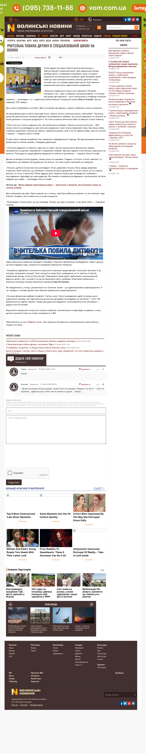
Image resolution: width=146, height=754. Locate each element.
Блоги (41, 40)
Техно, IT (78, 665)
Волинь (12, 650)
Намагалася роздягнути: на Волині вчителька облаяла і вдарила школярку (40, 340)
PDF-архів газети (123, 40)
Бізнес (55, 650)
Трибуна (119, 672)
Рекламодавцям (36, 705)
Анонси (55, 40)
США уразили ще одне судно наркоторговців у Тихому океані (123, 155)
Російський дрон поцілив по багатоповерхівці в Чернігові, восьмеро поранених (122, 102)
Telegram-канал (34, 321)
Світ (10, 656)
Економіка (31, 35)
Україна (12, 653)
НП (10, 672)
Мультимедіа (51, 604)
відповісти (85, 369)
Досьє (48, 40)
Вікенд (77, 656)
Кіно (99, 650)
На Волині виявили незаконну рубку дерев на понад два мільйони (122, 146)
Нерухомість (58, 653)
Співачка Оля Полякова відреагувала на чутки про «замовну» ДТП (121, 135)
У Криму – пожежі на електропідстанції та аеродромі (123, 167)
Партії (33, 650)
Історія (100, 659)
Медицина (79, 647)
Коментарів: (40, 57)
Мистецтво (101, 656)
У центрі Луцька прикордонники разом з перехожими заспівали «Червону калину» (123, 113)
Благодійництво (81, 662)
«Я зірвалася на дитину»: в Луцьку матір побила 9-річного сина (35, 347)
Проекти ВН (87, 35)
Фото (29, 40)
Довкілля (78, 653)
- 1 (103, 369)
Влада (33, 647)
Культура (54, 35)
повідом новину (119, 35)
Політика (20, 35)
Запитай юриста (80, 40)
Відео (35, 40)
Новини (123, 45)
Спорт (68, 35)
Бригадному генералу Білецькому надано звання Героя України (121, 53)
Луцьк (11, 647)
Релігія (78, 659)
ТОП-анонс (101, 667)
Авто (62, 35)
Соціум (78, 644)
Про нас (15, 705)
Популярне (65, 40)
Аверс (134, 35)
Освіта (77, 650)
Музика (100, 647)
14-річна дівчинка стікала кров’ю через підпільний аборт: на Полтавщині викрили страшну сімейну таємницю (123, 89)
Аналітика (21, 40)
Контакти (24, 705)
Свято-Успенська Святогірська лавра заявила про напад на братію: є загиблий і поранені (123, 124)
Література (101, 653)
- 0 (103, 384)
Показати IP (32, 369)
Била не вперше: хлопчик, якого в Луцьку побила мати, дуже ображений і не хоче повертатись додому (54, 350)
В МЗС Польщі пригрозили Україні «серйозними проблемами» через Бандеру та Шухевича (122, 76)
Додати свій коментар (29, 359)
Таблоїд (76, 35)
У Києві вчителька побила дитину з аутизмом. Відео (30, 344)
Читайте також (13, 335)
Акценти (98, 35)
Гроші (55, 647)
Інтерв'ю (11, 40)
